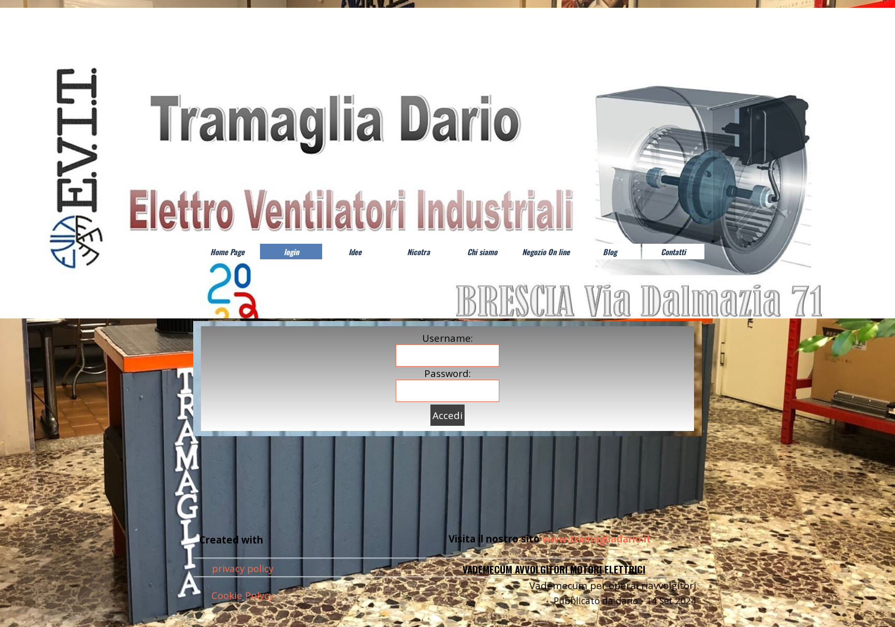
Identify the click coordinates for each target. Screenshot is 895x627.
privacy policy (242, 568)
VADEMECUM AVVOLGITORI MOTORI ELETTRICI (554, 569)
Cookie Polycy (242, 595)
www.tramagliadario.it (596, 538)
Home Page (227, 251)
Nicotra (418, 251)
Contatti (673, 251)
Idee (355, 251)
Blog (610, 251)
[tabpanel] (564, 539)
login (291, 251)
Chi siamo (482, 251)
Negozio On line (546, 251)
